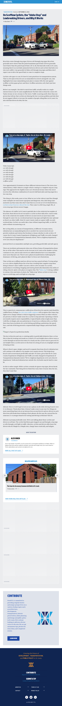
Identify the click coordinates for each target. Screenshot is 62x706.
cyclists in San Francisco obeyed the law (16, 205)
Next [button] (57, 476)
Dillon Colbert (11, 488)
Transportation (7, 12)
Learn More (13, 638)
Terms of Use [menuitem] (35, 687)
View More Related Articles (15, 499)
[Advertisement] (31, 118)
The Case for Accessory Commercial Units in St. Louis (23, 486)
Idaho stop (43, 270)
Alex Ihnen (7, 21)
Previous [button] (4, 476)
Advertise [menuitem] (18, 687)
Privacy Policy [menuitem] (35, 690)
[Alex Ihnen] (7, 439)
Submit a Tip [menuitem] (31, 680)
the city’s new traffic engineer (28, 312)
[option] (31, 477)
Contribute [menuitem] (31, 673)
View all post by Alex (13, 450)
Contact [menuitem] (17, 690)
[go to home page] (8, 2)
